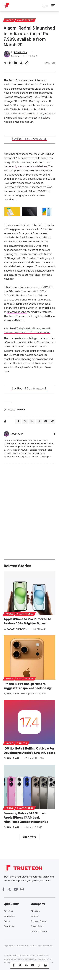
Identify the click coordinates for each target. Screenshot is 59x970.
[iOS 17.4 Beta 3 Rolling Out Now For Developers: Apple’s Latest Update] (29, 722)
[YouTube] (15, 889)
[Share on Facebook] (13, 965)
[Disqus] (29, 505)
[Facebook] (54, 434)
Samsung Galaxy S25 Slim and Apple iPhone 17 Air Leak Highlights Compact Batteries (26, 817)
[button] (54, 5)
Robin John (20, 52)
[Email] (32, 965)
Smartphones (25, 20)
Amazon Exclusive (16, 312)
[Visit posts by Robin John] (6, 434)
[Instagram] (22, 889)
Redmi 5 (21, 409)
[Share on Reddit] (21, 63)
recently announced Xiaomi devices (27, 166)
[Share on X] (10, 63)
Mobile (9, 20)
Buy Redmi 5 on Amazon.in (29, 138)
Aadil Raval (13, 693)
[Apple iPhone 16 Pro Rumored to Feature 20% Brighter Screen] (29, 593)
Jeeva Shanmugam (17, 628)
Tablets (22, 743)
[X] (9, 889)
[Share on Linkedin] (15, 63)
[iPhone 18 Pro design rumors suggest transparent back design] (29, 657)
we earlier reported (32, 113)
